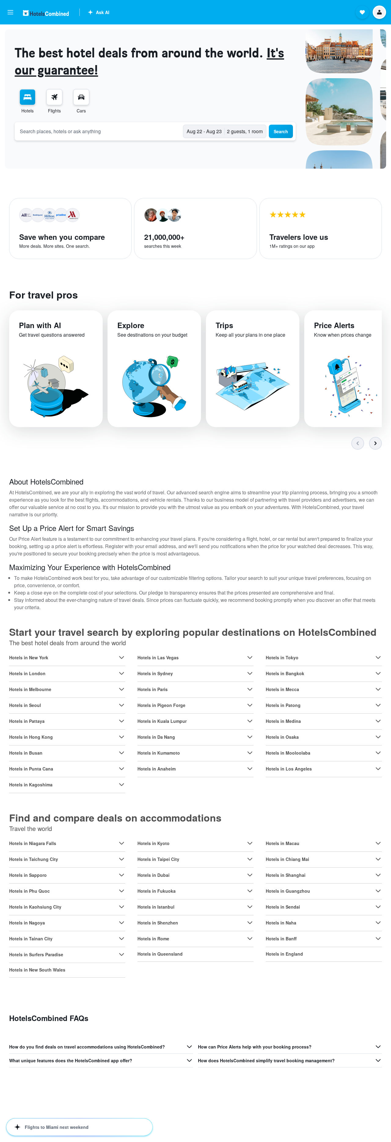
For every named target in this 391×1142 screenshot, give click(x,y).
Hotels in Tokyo (282, 657)
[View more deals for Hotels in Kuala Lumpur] (250, 721)
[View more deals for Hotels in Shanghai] (378, 875)
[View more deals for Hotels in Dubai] (250, 875)
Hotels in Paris (152, 689)
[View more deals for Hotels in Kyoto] (250, 843)
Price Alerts (334, 325)
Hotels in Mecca (282, 689)
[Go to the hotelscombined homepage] (46, 13)
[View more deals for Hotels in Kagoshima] (121, 784)
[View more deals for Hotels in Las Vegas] (250, 657)
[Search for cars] (81, 97)
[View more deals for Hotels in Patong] (378, 705)
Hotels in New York (28, 657)
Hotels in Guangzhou (288, 891)
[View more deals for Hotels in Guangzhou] (378, 891)
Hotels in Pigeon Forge (161, 705)
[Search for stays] (27, 97)
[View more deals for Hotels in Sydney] (250, 673)
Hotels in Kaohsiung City (35, 907)
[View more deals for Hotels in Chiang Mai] (378, 859)
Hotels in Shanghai (285, 875)
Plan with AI (40, 325)
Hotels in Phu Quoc (29, 891)
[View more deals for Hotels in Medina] (378, 721)
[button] (10, 12)
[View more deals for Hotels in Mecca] (378, 689)
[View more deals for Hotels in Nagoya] (121, 922)
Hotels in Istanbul (155, 907)
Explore (130, 325)
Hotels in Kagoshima (31, 784)
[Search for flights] (54, 97)
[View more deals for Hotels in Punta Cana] (121, 768)
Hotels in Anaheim (156, 769)
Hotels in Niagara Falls (32, 843)
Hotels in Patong (283, 705)
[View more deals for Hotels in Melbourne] (121, 689)
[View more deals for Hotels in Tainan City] (121, 938)
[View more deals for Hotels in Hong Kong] (121, 737)
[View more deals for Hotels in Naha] (378, 922)
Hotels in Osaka (282, 737)
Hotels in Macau (282, 843)
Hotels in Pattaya (27, 721)
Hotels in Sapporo (28, 875)
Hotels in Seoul (25, 705)
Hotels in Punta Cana (31, 769)
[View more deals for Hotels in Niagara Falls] (121, 843)
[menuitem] (27, 101)
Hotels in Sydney (155, 673)
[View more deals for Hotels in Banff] (378, 938)
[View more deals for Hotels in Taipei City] (250, 859)
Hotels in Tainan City (31, 938)
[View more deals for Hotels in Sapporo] (121, 875)
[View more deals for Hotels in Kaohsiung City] (121, 906)
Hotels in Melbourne (30, 689)
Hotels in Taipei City (158, 859)
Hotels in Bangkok (285, 673)
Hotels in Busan (25, 753)
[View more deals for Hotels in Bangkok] (378, 673)
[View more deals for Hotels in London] (121, 673)
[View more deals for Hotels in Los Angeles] (378, 768)
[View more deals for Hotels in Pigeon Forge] (250, 705)
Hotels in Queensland (160, 954)
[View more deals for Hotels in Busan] (121, 752)
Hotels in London (27, 673)
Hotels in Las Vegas (158, 657)
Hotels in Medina (283, 721)
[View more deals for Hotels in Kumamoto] (250, 752)
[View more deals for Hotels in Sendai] (378, 906)
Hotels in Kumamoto (158, 753)
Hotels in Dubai (153, 875)
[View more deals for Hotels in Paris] (250, 689)
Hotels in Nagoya (27, 923)
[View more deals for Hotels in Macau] (378, 843)
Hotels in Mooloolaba (288, 753)
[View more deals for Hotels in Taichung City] (121, 859)
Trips (224, 325)
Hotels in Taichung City (33, 859)
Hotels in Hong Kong (31, 737)
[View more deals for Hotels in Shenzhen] (250, 922)
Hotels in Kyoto (153, 843)
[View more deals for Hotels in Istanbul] (250, 906)
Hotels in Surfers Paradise (36, 954)
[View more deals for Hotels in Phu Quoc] (121, 891)
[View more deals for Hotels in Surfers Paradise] (121, 954)
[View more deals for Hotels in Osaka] (378, 737)
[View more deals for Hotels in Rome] (250, 938)
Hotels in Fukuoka (156, 891)
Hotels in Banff (281, 938)
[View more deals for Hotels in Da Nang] (250, 737)
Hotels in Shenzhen (157, 923)
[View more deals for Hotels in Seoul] (121, 705)
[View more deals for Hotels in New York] (121, 657)
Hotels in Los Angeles (289, 769)
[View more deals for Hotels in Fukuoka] (250, 891)
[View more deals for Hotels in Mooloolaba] (378, 752)
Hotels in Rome (153, 938)
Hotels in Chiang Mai (287, 859)
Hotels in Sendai (283, 907)
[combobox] (99, 131)
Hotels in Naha (281, 923)
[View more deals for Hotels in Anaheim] (250, 768)
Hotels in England (284, 954)
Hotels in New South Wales (37, 970)
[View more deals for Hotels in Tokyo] (378, 657)
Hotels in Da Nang (156, 737)
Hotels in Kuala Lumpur (162, 721)
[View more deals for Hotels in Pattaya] (121, 721)
